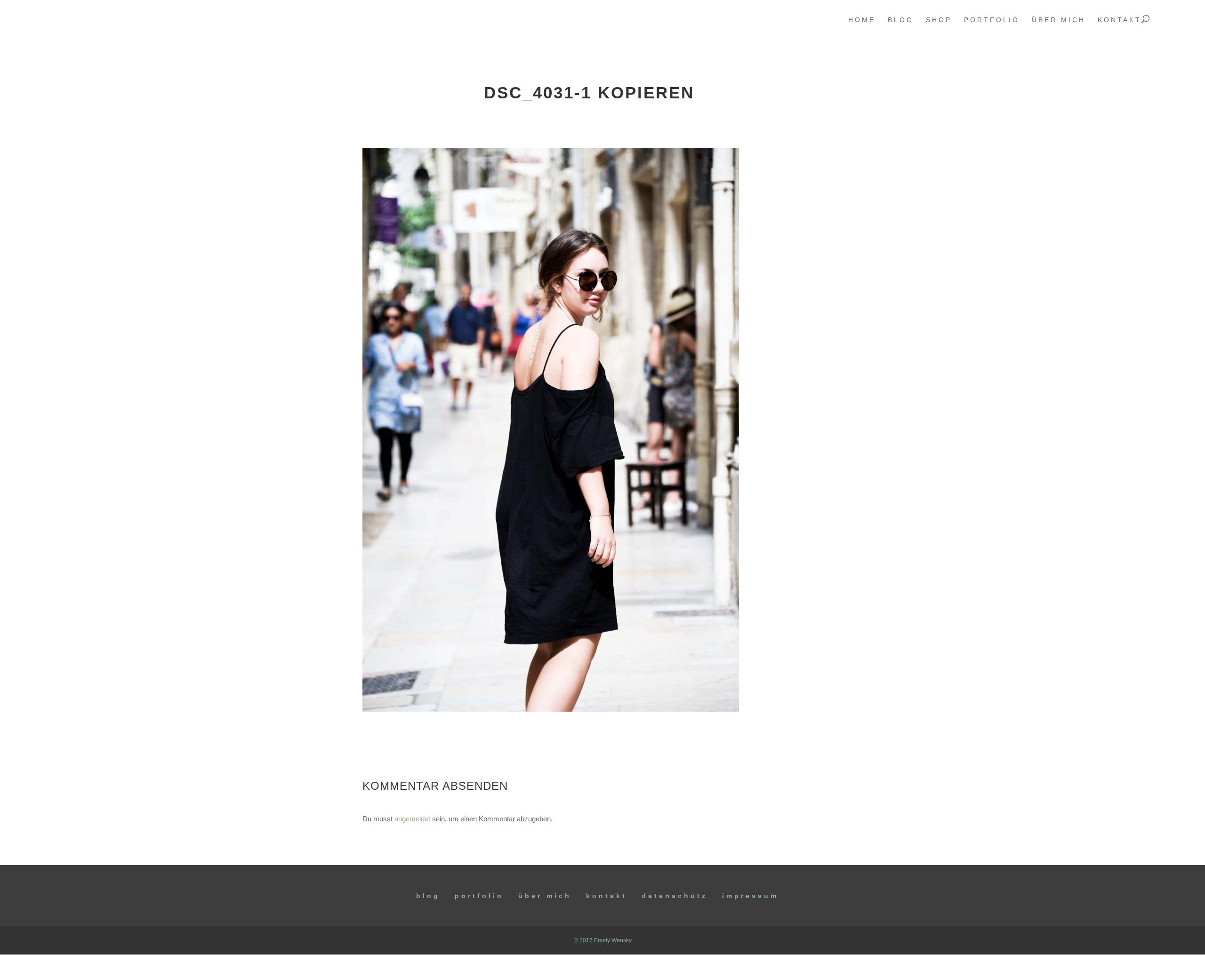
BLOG (428, 895)
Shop (939, 20)
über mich (1058, 20)
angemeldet (412, 819)
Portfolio (479, 895)
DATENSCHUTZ (674, 895)
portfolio (992, 20)
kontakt (1119, 20)
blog (901, 20)
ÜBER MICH (544, 895)
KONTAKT (606, 895)
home (862, 20)
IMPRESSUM (750, 895)
